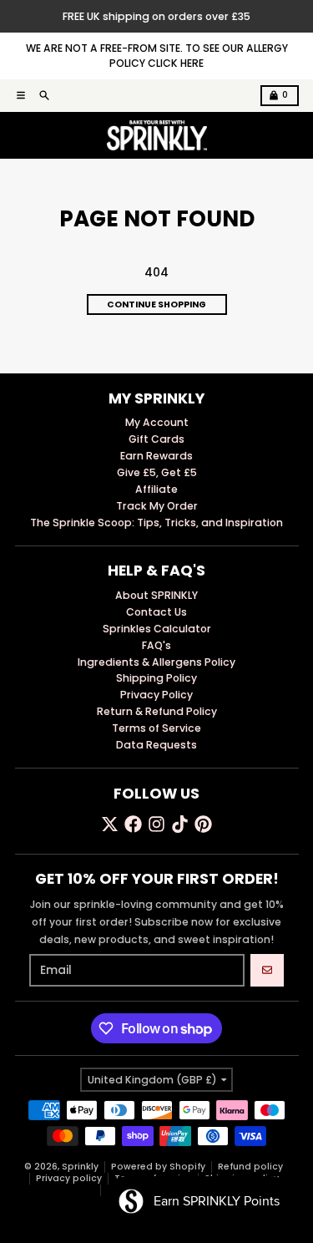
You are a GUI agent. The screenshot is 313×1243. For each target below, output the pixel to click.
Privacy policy (69, 1178)
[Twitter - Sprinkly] (110, 824)
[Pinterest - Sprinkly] (203, 824)
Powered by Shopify (158, 1166)
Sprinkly (80, 1166)
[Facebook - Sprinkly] (133, 824)
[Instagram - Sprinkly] (156, 824)
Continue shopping (156, 304)
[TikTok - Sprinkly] (180, 824)
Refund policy (250, 1166)
